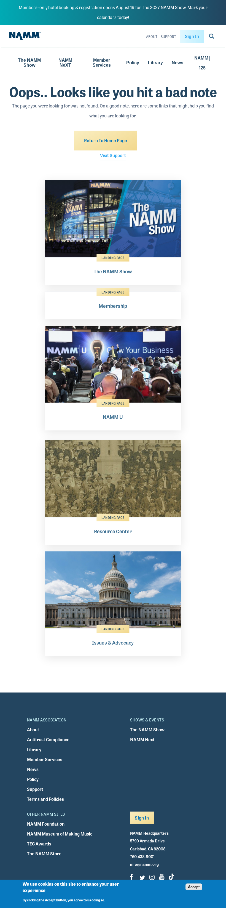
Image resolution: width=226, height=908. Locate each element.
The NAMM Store (44, 853)
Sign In (192, 36)
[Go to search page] (211, 37)
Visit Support (113, 155)
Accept (194, 887)
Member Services (102, 63)
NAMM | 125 (202, 63)
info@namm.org (144, 864)
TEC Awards (39, 843)
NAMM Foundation (45, 824)
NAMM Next (142, 739)
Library (155, 62)
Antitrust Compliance (48, 739)
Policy (132, 62)
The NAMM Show (29, 63)
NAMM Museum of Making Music (59, 834)
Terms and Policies (45, 799)
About (151, 36)
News (177, 62)
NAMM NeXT (65, 63)
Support (168, 36)
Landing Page (112, 257)
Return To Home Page (105, 140)
